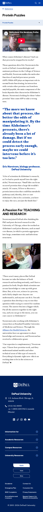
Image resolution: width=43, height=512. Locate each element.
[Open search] (36, 3)
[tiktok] (18, 419)
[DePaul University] (10, 3)
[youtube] (29, 419)
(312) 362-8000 (15, 406)
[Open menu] (39, 3)
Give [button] (21, 476)
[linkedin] (14, 419)
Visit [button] (21, 471)
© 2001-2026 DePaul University (21, 505)
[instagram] (21, 419)
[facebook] (25, 419)
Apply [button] (21, 465)
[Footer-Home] (21, 385)
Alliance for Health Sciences (15, 330)
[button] (21, 40)
